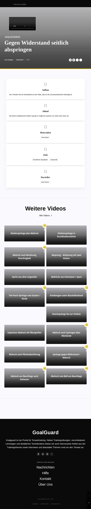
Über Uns (45, 484)
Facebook (73, 60)
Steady (51, 454)
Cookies (35, 504)
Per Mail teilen (80, 60)
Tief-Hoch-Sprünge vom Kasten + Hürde (24, 297)
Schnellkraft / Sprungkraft (40, 159)
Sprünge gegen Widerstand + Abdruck (66, 356)
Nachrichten (45, 467)
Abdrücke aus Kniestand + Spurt (66, 277)
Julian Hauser (45, 182)
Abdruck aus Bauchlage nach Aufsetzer (24, 378)
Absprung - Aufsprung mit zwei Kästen (66, 257)
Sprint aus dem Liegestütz (24, 277)
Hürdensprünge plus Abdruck (24, 233)
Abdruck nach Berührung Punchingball (24, 257)
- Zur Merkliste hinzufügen (89, 494)
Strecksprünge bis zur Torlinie (66, 314)
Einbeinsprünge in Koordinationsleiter (66, 235)
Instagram (47, 454)
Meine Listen (89, 498)
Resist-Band (45, 137)
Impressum (45, 504)
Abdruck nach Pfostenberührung (24, 354)
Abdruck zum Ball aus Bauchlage (66, 376)
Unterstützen (77, 60)
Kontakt (45, 479)
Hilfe (89, 503)
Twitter (70, 60)
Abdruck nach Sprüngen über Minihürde (66, 334)
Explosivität (53, 159)
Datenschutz (55, 504)
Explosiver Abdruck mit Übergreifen (24, 332)
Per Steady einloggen (89, 507)
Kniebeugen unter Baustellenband (66, 295)
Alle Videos (44, 215)
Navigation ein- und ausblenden (86, 3)
